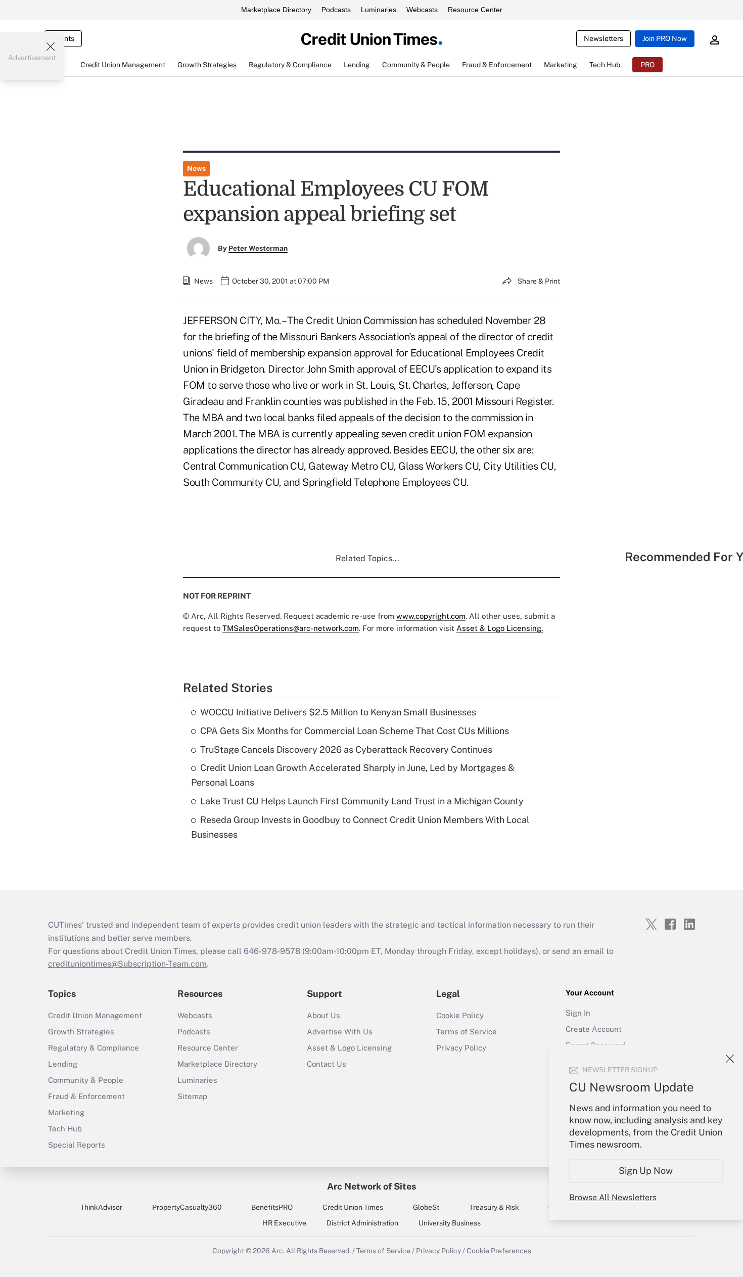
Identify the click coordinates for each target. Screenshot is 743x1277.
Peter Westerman (258, 248)
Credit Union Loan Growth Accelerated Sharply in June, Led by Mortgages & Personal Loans (353, 775)
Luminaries (378, 10)
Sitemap (192, 1096)
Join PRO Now (664, 38)
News (196, 168)
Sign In (578, 1013)
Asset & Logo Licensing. (499, 628)
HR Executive (284, 1223)
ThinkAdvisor (101, 1207)
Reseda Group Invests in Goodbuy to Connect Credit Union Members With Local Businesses (360, 827)
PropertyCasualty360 (187, 1207)
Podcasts (336, 10)
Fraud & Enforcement (86, 1096)
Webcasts (422, 10)
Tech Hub (65, 1128)
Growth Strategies (81, 1031)
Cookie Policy (460, 1015)
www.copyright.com (431, 616)
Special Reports (76, 1145)
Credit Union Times (352, 1207)
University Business (450, 1223)
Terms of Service (466, 1031)
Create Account (594, 1029)
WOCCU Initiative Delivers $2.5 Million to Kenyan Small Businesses (338, 712)
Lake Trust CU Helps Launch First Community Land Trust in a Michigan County (362, 801)
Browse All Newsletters (613, 1197)
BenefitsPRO (272, 1207)
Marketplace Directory (276, 10)
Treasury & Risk (494, 1207)
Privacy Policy (461, 1047)
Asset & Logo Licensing (349, 1047)
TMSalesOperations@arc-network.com (290, 628)
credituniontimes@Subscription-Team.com (127, 964)
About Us (323, 1015)
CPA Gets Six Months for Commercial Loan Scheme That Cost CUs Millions (354, 730)
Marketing (66, 1112)
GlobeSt (426, 1207)
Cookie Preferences (499, 1251)
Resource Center (475, 10)
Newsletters (603, 38)
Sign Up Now (646, 1170)
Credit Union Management (95, 1015)
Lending (62, 1064)
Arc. (278, 1251)
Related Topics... (367, 558)
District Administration (362, 1223)
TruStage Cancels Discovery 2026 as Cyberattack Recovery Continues (346, 749)
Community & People (85, 1080)
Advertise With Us (340, 1031)
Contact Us (326, 1064)
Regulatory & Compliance (93, 1047)
